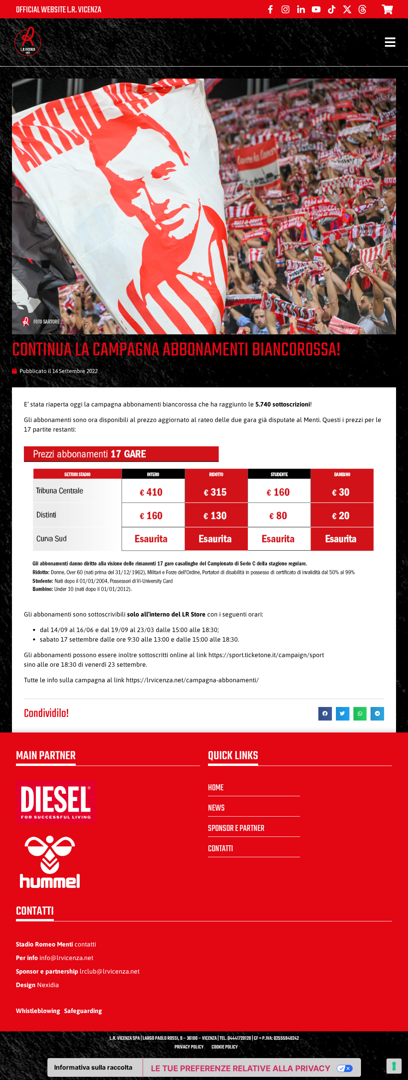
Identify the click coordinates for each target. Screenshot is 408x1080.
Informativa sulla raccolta (93, 1067)
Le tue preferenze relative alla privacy (240, 1068)
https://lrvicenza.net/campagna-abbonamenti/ (192, 679)
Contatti (220, 849)
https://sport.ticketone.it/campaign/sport (266, 654)
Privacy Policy (189, 1047)
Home (216, 788)
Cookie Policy (225, 1047)
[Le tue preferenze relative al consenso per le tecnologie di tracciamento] (394, 1066)
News (216, 808)
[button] (325, 714)
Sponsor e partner (236, 828)
